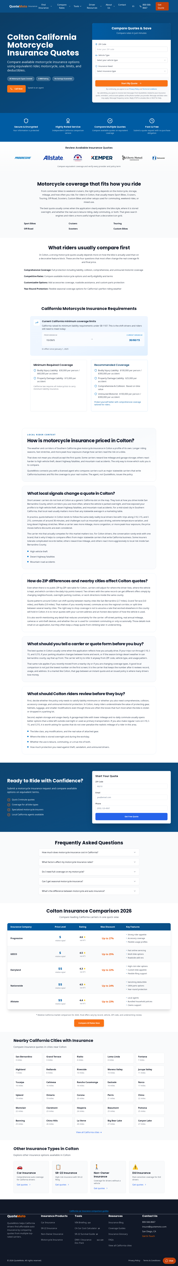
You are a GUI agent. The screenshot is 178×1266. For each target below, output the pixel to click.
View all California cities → (89, 1132)
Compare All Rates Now (89, 1023)
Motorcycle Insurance (52, 1239)
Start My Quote (129, 83)
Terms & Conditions (150, 89)
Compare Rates (61, 6)
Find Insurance (43, 6)
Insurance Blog (116, 1222)
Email (97, 792)
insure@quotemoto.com (154, 1226)
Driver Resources (92, 6)
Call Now (19, 89)
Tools (76, 6)
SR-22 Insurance (49, 1228)
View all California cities (120, 1245)
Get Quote (161, 6)
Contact (122, 4)
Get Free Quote (131, 816)
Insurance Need (105, 66)
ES (133, 6)
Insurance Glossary (118, 1234)
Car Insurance (48, 1222)
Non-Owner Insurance (52, 1234)
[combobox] (131, 60)
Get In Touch (148, 1236)
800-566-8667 (147, 6)
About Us (109, 6)
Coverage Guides (117, 1228)
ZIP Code (102, 44)
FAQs (111, 1239)
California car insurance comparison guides (89, 1211)
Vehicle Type (103, 55)
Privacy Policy (134, 89)
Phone (98, 803)
